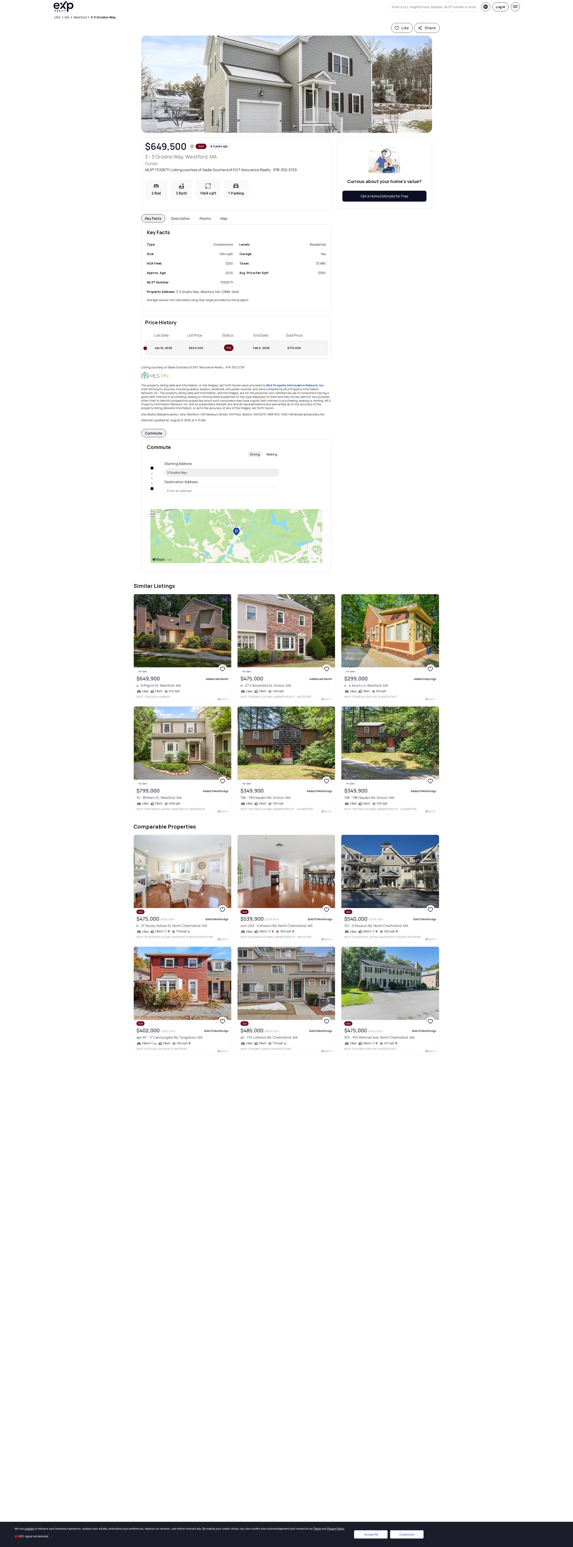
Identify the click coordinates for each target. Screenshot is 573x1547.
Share (430, 27)
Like (405, 27)
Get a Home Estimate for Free (384, 196)
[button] (286, 84)
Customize (406, 1534)
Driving (255, 454)
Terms (317, 1528)
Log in (500, 7)
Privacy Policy (335, 1528)
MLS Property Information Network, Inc (295, 385)
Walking (271, 454)
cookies (29, 1528)
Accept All (371, 1534)
